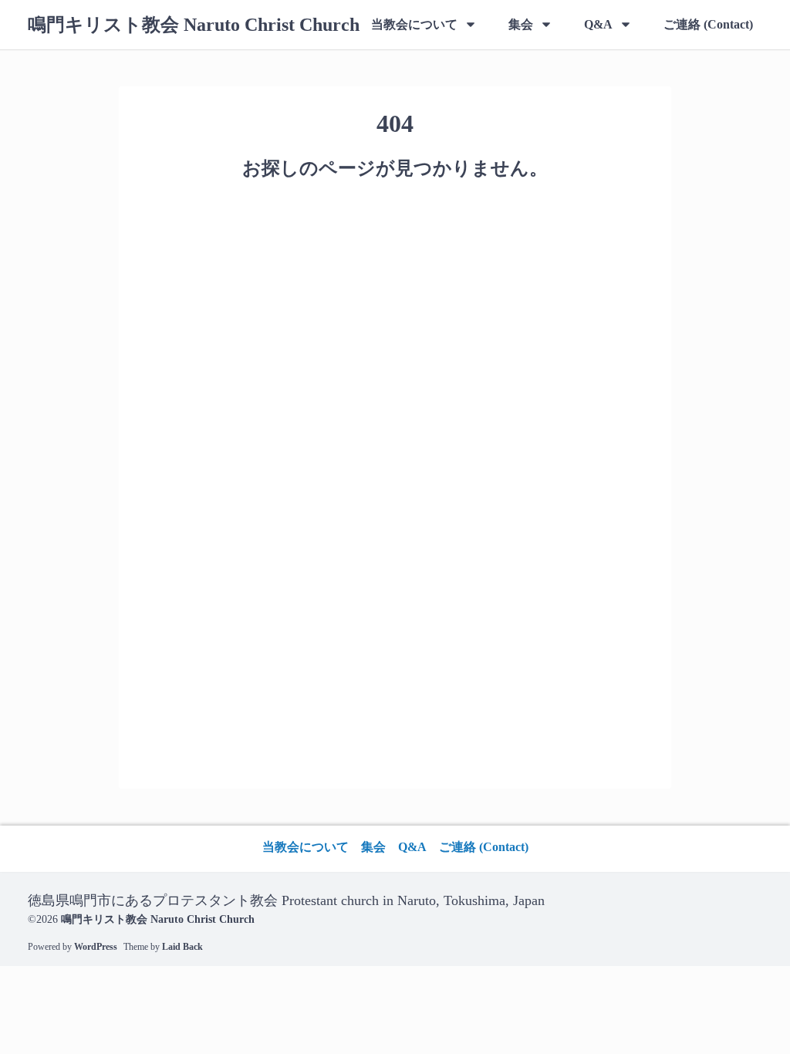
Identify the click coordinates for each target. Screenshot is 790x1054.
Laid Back (182, 946)
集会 (520, 24)
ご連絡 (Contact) (708, 24)
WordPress (95, 946)
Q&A (598, 24)
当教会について (414, 24)
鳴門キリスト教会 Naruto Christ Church (194, 25)
